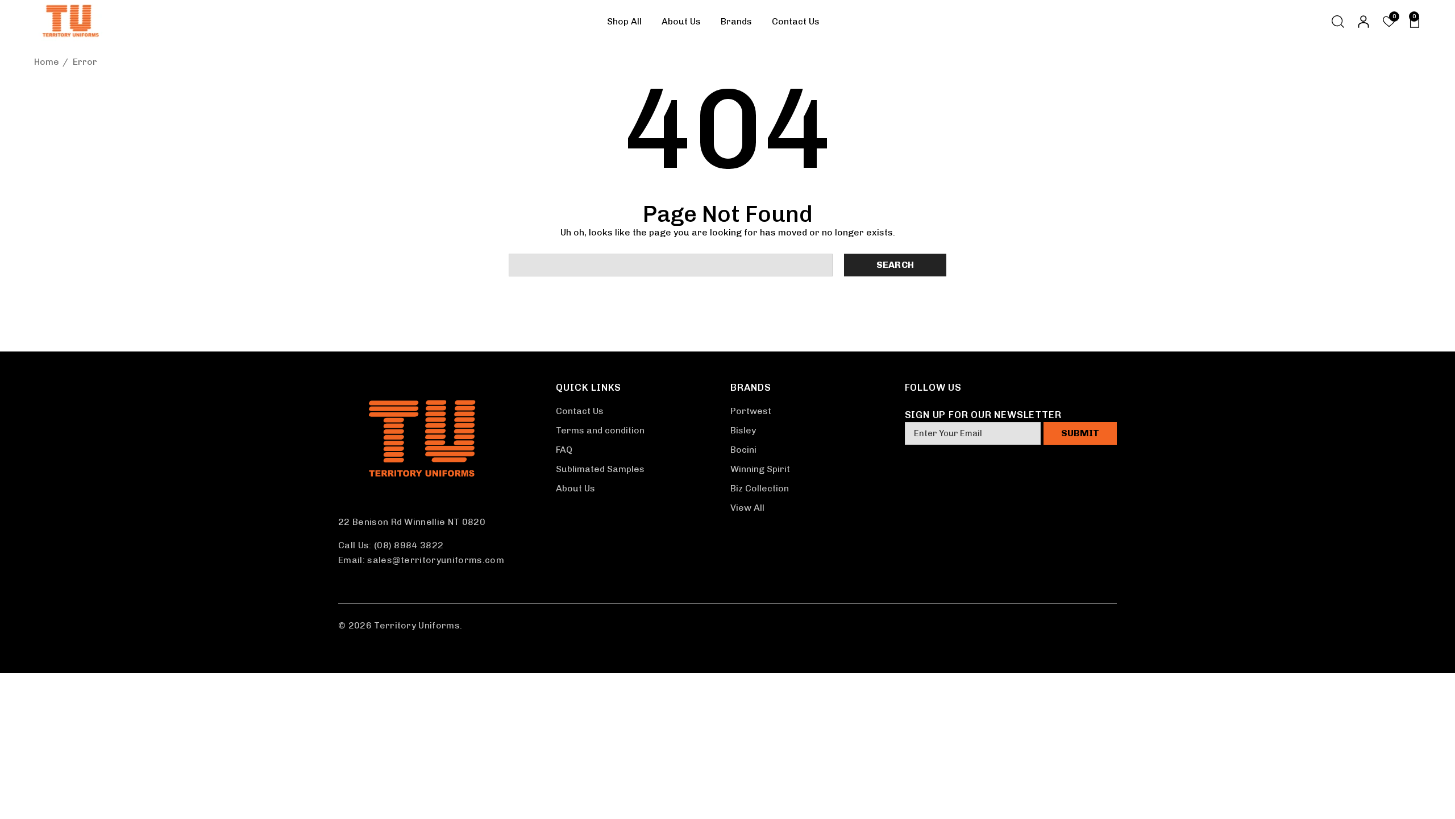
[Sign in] (1362, 22)
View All (747, 507)
